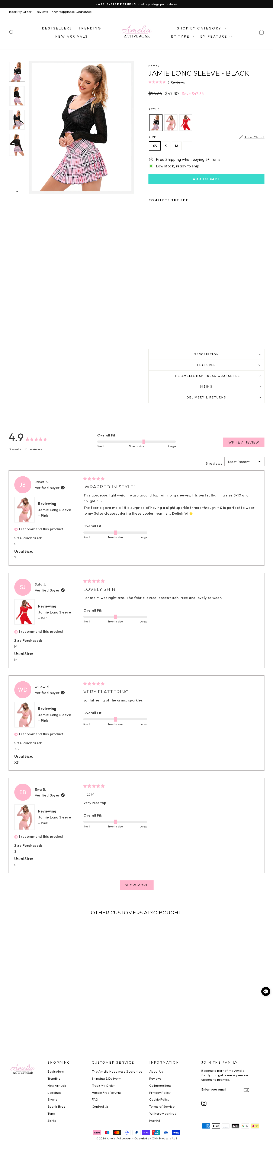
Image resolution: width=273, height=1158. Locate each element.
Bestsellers (57, 28)
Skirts (52, 1120)
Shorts (52, 1099)
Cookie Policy (159, 1099)
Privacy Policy (160, 1093)
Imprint (154, 1120)
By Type (181, 36)
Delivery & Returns (206, 397)
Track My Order (20, 12)
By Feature (214, 36)
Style (154, 109)
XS (154, 145)
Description (206, 354)
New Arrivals (71, 36)
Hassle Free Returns (107, 1093)
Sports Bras (56, 1106)
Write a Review (246, 443)
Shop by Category (200, 28)
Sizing (206, 386)
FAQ (95, 1099)
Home (152, 66)
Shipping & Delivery (106, 1078)
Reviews (42, 12)
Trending (89, 28)
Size (206, 137)
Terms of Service (161, 1106)
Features (206, 365)
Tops (51, 1113)
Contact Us (100, 1106)
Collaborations (160, 1085)
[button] (206, 82)
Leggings (54, 1093)
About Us (156, 1071)
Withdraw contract (163, 1113)
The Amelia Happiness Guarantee (206, 376)
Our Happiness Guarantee (71, 12)
